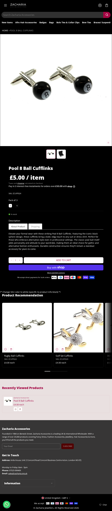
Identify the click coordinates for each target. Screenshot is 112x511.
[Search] (107, 15)
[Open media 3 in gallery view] (61, 154)
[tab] (18, 226)
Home (5, 30)
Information (12, 483)
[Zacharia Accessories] (18, 5)
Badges (43, 22)
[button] (106, 5)
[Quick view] (5, 349)
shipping (20, 183)
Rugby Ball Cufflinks (14, 355)
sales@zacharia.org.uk (17, 473)
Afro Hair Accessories (26, 22)
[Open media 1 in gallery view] (50, 154)
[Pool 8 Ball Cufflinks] (56, 404)
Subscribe (67, 446)
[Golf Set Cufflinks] (78, 328)
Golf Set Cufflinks (64, 355)
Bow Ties (86, 22)
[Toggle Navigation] (5, 5)
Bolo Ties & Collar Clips (67, 22)
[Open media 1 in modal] (56, 90)
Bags (51, 22)
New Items (7, 22)
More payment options (56, 273)
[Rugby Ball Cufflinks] (27, 328)
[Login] (100, 5)
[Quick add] (11, 349)
